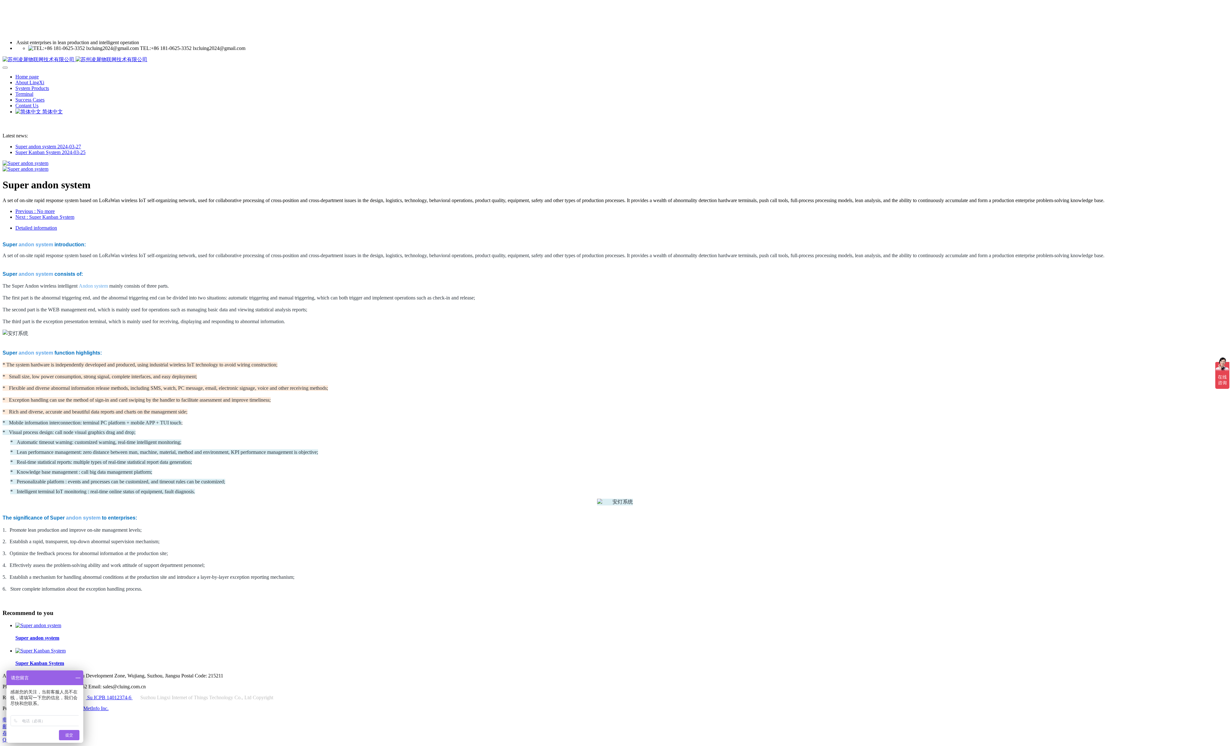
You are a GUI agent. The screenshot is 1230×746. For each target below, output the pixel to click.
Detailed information (36, 228)
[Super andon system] (38, 625)
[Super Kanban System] (40, 650)
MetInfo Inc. (96, 708)
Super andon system (48, 146)
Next (44, 217)
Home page (27, 76)
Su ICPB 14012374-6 (109, 697)
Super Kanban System (50, 152)
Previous (35, 211)
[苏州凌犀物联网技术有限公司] (615, 59)
